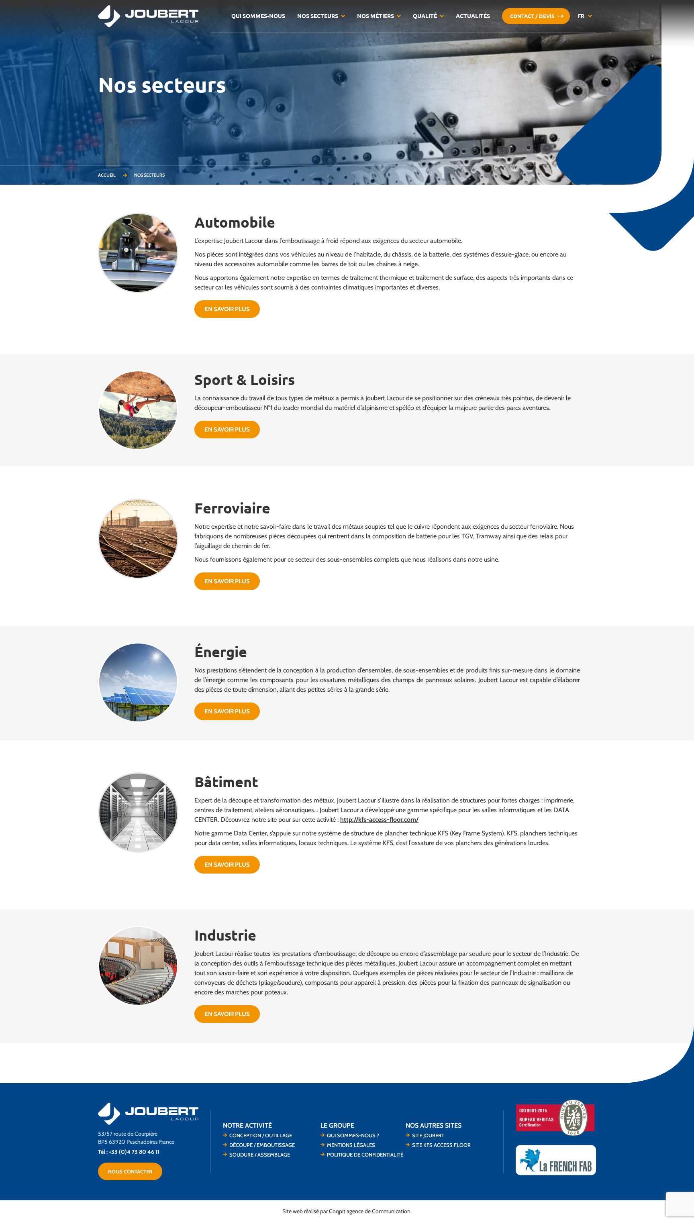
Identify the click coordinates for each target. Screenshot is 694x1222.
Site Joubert (428, 1135)
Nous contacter (130, 1171)
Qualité (425, 16)
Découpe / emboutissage (262, 1145)
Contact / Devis (532, 16)
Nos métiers (375, 16)
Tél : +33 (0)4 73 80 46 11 (128, 1151)
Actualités (473, 16)
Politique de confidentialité (365, 1154)
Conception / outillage (260, 1135)
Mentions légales (351, 1145)
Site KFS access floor (441, 1145)
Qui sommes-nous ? (353, 1135)
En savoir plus (227, 309)
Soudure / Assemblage (259, 1154)
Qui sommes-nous (258, 16)
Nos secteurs (317, 16)
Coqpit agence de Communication (369, 1211)
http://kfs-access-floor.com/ (379, 819)
